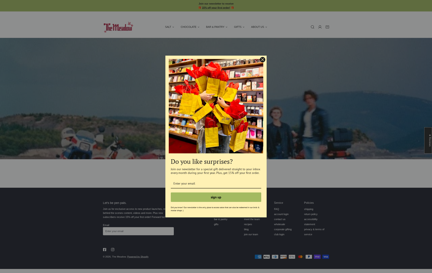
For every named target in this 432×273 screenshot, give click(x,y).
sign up (216, 197)
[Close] (263, 60)
